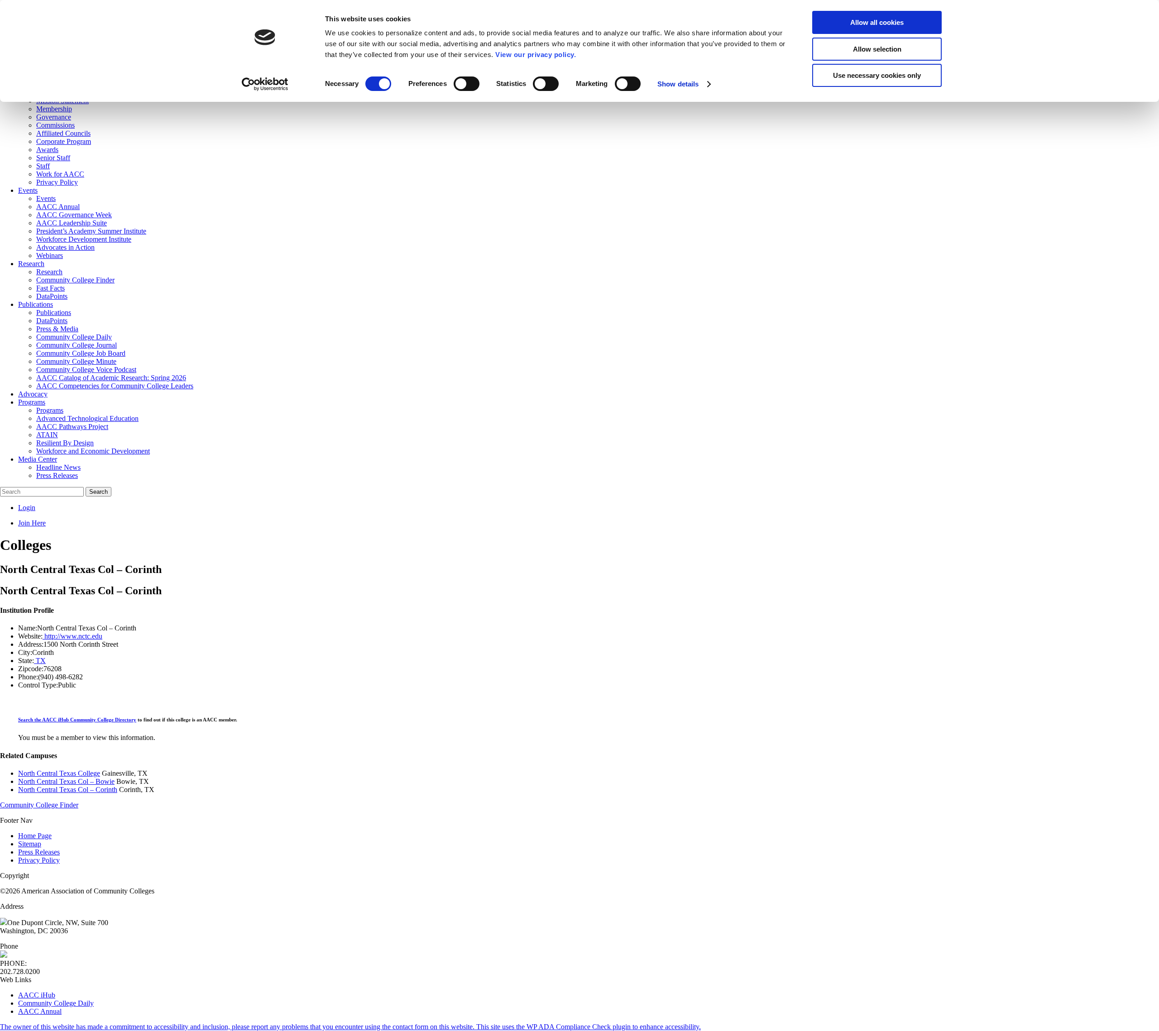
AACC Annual (40, 1011)
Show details (678, 84)
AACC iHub (36, 995)
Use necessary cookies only (877, 75)
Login (26, 507)
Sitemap (29, 844)
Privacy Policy (39, 860)
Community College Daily (56, 1003)
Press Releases (39, 852)
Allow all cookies (877, 22)
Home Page (35, 836)
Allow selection (877, 49)
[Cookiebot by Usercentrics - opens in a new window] (265, 84)
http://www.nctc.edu (72, 636)
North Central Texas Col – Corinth (67, 789)
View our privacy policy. (535, 54)
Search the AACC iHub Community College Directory (77, 719)
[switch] (466, 83)
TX (40, 660)
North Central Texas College (59, 773)
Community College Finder (39, 805)
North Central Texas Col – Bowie (66, 781)
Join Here (32, 523)
